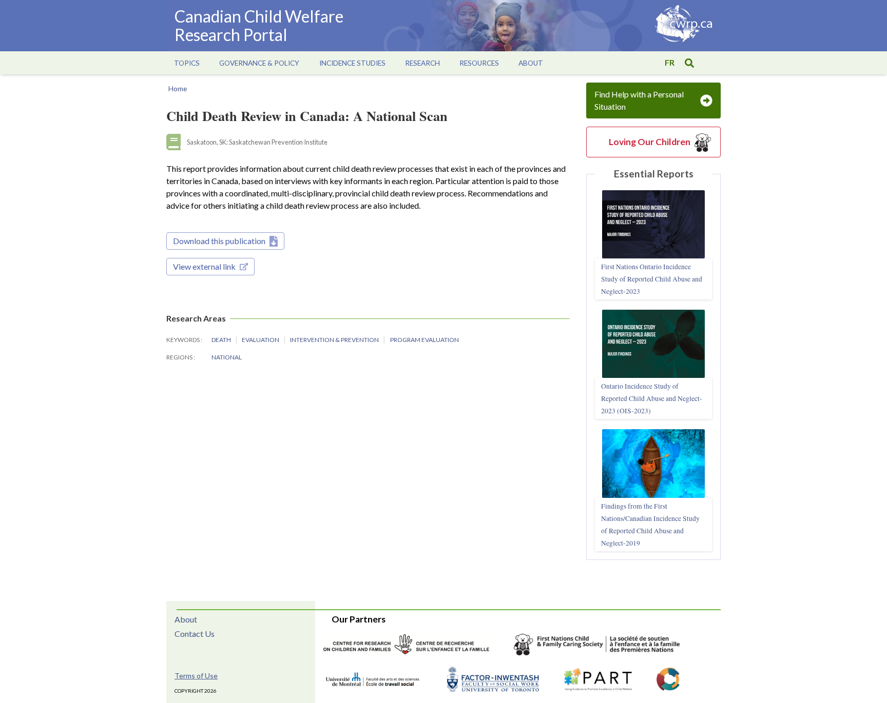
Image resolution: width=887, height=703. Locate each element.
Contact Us (195, 633)
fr (669, 62)
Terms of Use (196, 675)
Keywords (183, 340)
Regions (180, 357)
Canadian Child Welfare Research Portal (259, 25)
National (226, 357)
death (221, 340)
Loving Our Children (649, 141)
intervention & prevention (335, 340)
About (186, 619)
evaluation (261, 340)
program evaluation (424, 340)
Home (177, 89)
